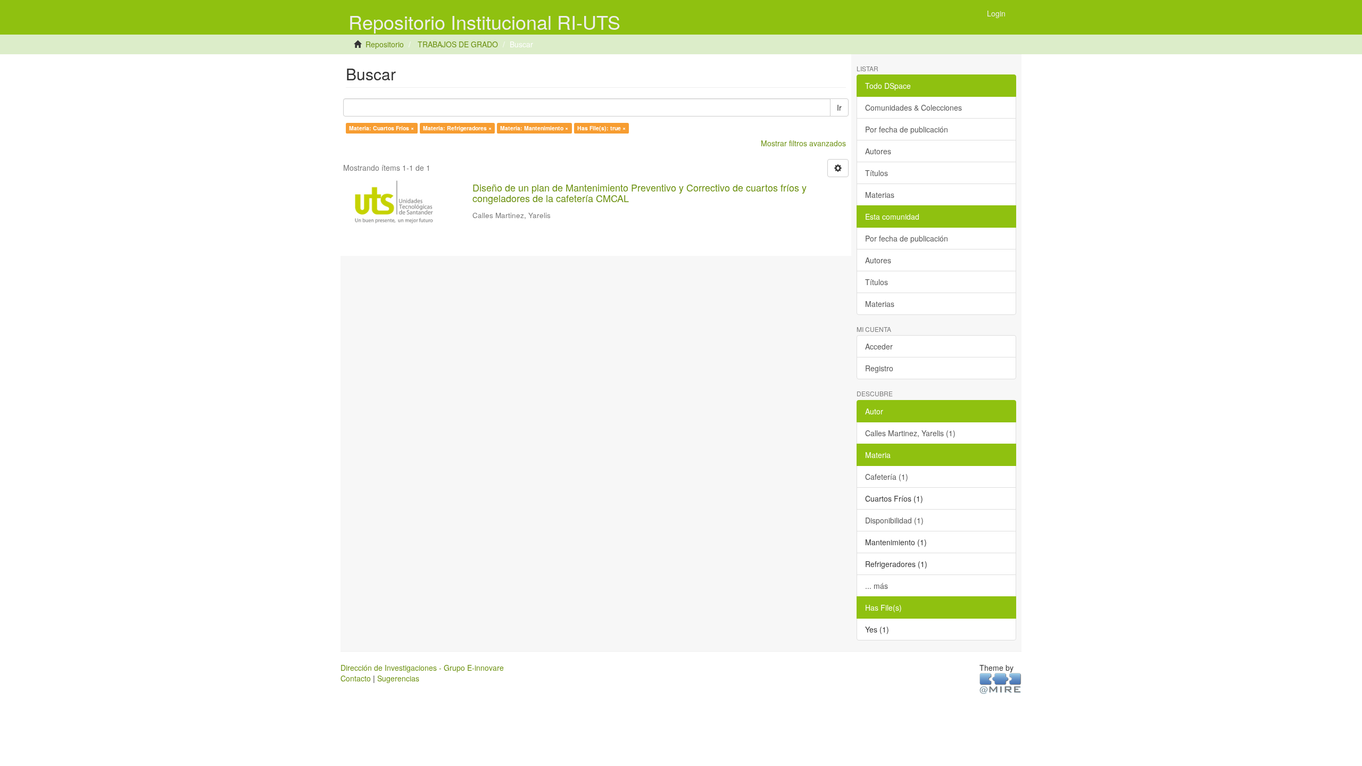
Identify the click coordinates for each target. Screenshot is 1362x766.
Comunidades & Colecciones (913, 107)
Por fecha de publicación (906, 129)
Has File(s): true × (601, 128)
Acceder (879, 346)
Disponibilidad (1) (894, 520)
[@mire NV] (1000, 682)
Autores (878, 151)
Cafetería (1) (886, 476)
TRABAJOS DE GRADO (458, 44)
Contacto (355, 678)
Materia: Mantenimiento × (534, 128)
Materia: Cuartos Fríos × (381, 128)
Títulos (876, 173)
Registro (879, 368)
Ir (839, 107)
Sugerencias (398, 678)
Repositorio (385, 44)
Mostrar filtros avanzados (803, 143)
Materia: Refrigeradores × (457, 128)
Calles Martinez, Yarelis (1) (910, 433)
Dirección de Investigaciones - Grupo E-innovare (422, 667)
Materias (879, 194)
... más (876, 585)
